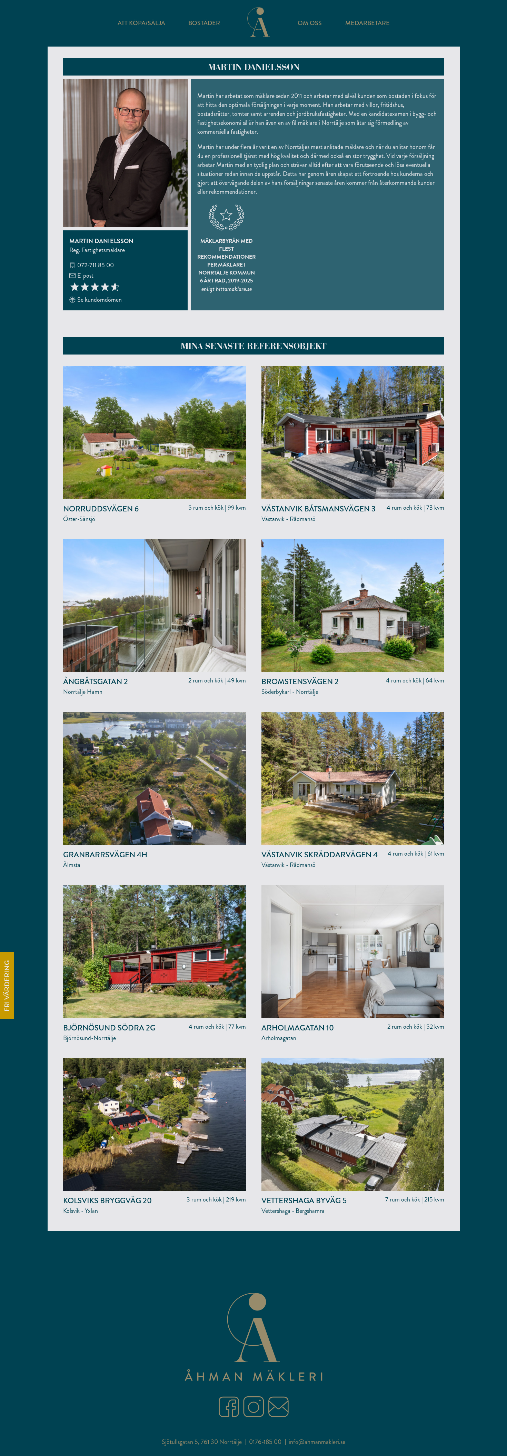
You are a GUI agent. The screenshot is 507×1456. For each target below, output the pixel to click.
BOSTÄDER (204, 23)
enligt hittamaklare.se (226, 289)
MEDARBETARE (367, 23)
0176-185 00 (265, 1441)
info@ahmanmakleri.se (317, 1441)
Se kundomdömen (99, 299)
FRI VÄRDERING (7, 985)
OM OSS (310, 23)
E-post (85, 275)
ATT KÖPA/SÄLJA (141, 23)
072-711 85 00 (95, 265)
